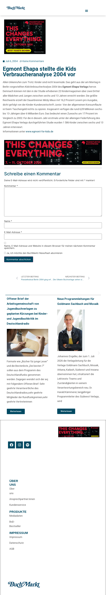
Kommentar (11, 186)
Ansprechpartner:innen (14, 499)
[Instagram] (19, 444)
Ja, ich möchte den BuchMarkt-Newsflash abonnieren (34, 253)
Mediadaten (14, 515)
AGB (11, 548)
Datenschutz (14, 542)
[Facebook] (11, 444)
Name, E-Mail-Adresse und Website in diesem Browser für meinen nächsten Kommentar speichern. (49, 247)
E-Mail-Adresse (13, 232)
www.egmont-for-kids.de (39, 131)
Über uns (11, 491)
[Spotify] (27, 444)
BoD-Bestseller (14, 524)
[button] (7, 353)
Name (8, 221)
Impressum (14, 537)
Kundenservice (14, 504)
